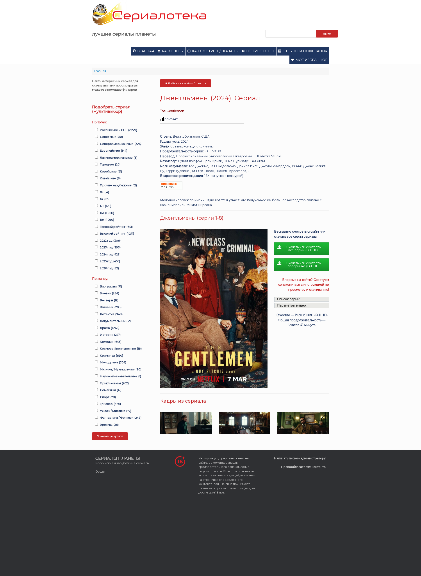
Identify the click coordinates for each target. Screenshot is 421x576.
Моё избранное (311, 60)
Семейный (110, 390)
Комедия (110, 341)
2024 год (110, 254)
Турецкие (110, 164)
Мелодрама (113, 362)
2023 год (110, 247)
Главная (145, 51)
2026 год (109, 268)
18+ (107, 219)
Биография (111, 286)
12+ (105, 206)
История (110, 334)
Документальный (115, 321)
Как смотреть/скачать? (215, 51)
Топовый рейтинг (116, 226)
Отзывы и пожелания (305, 51)
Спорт (108, 397)
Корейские (111, 171)
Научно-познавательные (120, 376)
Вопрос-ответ (260, 51)
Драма (109, 328)
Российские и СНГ (118, 130)
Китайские (110, 178)
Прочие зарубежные (118, 185)
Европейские (113, 150)
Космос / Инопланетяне (121, 348)
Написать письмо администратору (300, 458)
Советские (111, 136)
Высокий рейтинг (117, 233)
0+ (104, 192)
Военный (110, 307)
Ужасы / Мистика (115, 411)
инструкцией (313, 285)
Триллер (110, 404)
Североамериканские (120, 143)
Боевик (109, 293)
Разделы (170, 51)
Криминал (111, 355)
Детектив (111, 314)
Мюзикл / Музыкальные (120, 369)
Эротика (109, 424)
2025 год (110, 261)
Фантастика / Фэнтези (120, 417)
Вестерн (109, 300)
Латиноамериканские (118, 157)
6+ (104, 199)
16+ (107, 213)
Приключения (114, 383)
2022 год (110, 240)
